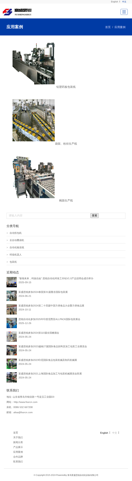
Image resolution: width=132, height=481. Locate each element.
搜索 (94, 215)
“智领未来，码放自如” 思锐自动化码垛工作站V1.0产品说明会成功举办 (56, 278)
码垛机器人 (14, 254)
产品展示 (18, 447)
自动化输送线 (15, 247)
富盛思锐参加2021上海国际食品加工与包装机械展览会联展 (50, 373)
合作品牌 (18, 456)
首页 (108, 27)
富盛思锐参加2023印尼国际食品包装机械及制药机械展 (48, 360)
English (114, 2)
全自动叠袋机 (15, 240)
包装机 (12, 261)
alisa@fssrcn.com (23, 412)
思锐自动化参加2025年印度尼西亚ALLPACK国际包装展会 (49, 319)
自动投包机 (14, 233)
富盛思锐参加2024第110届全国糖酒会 (39, 332)
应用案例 (119, 27)
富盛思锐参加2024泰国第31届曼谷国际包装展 (43, 292)
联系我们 (18, 461)
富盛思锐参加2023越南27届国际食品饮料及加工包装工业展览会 (53, 346)
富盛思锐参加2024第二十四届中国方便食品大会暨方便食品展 (51, 305)
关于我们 (18, 437)
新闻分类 (18, 442)
